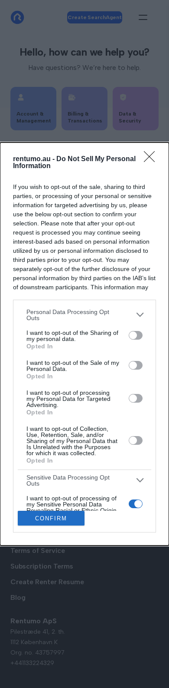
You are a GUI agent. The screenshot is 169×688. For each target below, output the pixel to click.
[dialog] (84, 344)
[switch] (136, 335)
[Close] (152, 159)
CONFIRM (51, 518)
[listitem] (84, 315)
